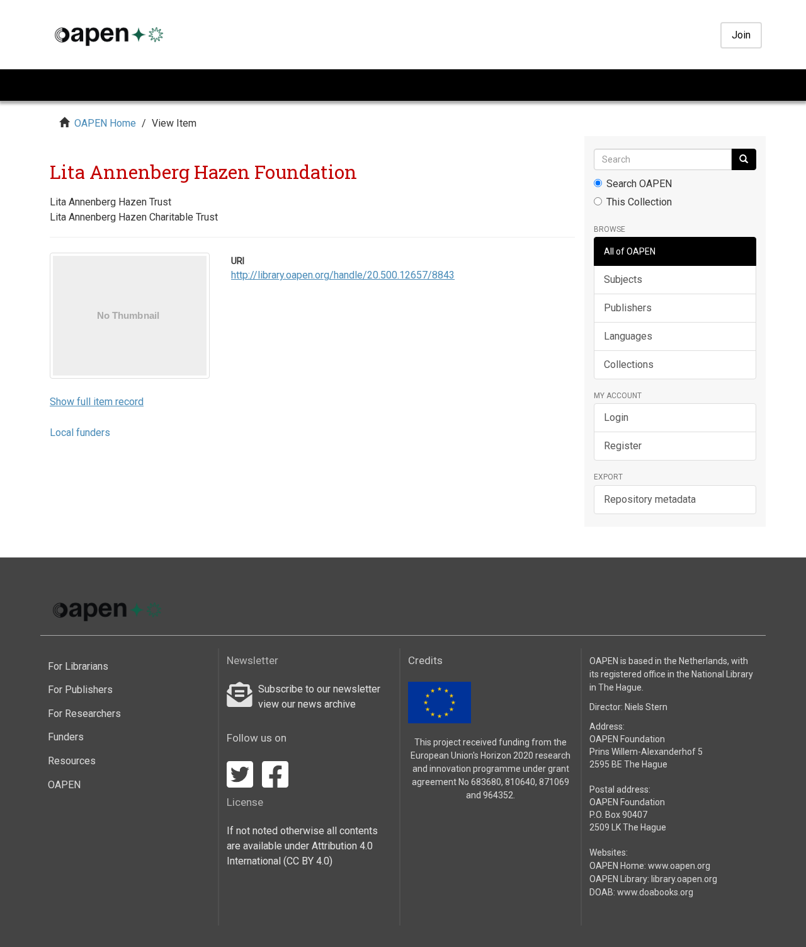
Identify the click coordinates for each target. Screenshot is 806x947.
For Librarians (78, 666)
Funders (66, 737)
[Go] (743, 159)
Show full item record (97, 402)
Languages (628, 336)
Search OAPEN (639, 184)
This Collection (639, 202)
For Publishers (80, 690)
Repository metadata (650, 499)
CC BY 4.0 (308, 861)
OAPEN (64, 785)
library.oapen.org (684, 879)
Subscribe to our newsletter (319, 689)
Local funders (80, 433)
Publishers (628, 308)
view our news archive (307, 704)
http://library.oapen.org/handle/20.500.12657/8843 (343, 275)
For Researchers (84, 714)
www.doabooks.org (655, 892)
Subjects (623, 279)
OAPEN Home (105, 123)
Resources (72, 761)
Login (616, 417)
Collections (629, 364)
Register (623, 446)
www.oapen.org (679, 866)
